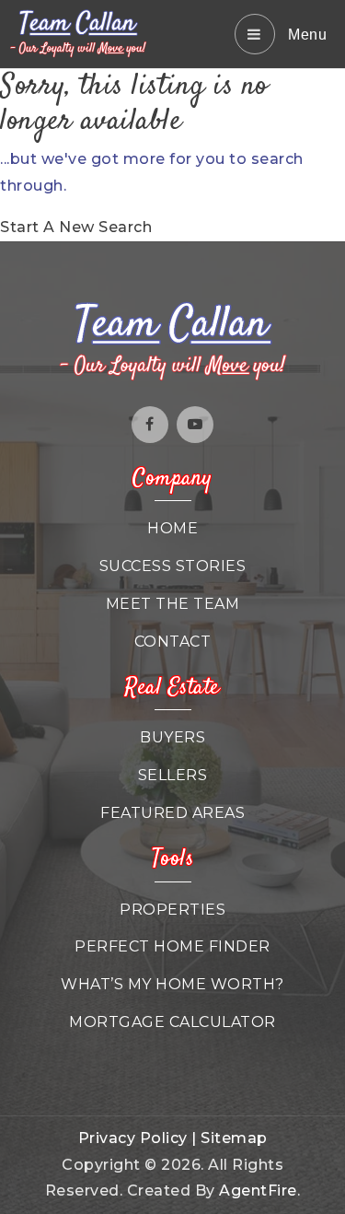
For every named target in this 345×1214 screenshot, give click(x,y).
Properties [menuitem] (172, 909)
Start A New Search (76, 227)
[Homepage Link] (78, 32)
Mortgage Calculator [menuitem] (172, 1022)
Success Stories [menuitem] (173, 566)
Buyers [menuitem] (172, 737)
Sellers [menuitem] (173, 775)
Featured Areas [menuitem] (172, 813)
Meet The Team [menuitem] (173, 604)
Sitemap (234, 1138)
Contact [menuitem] (173, 641)
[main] (172, 155)
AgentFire (258, 1190)
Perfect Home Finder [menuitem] (172, 946)
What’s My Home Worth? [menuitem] (172, 984)
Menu (306, 34)
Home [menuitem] (172, 528)
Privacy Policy (133, 1138)
